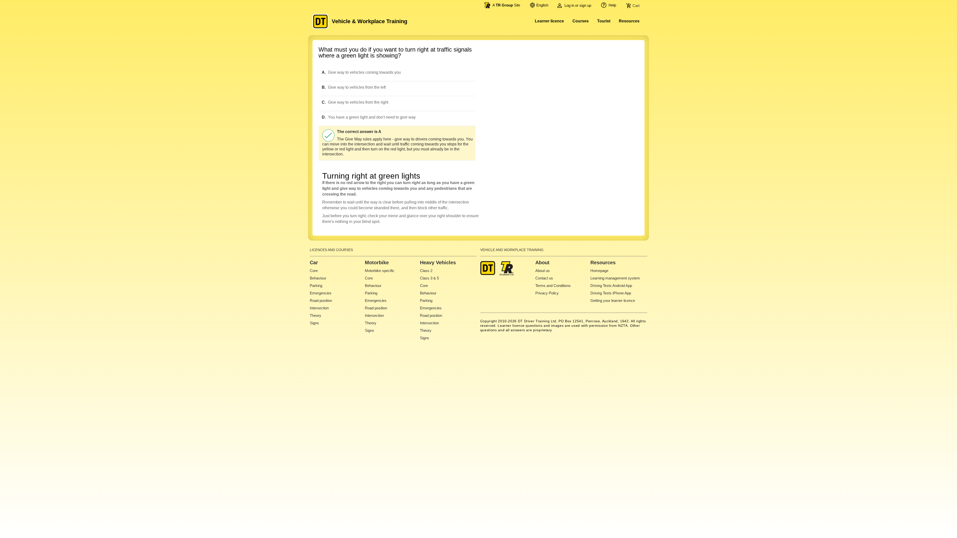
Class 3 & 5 (429, 278)
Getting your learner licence (612, 300)
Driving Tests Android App (611, 285)
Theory (315, 315)
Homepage (599, 271)
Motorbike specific (380, 271)
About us (542, 271)
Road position (321, 300)
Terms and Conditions (553, 285)
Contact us (544, 278)
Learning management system (615, 278)
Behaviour (318, 278)
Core (314, 271)
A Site (506, 5)
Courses (580, 21)
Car (314, 262)
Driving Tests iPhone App (610, 293)
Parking (316, 285)
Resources (629, 21)
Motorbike (377, 262)
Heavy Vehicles (438, 262)
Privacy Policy (547, 293)
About (542, 262)
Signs (314, 323)
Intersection (319, 308)
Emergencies (320, 293)
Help (612, 5)
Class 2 (426, 271)
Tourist (603, 21)
